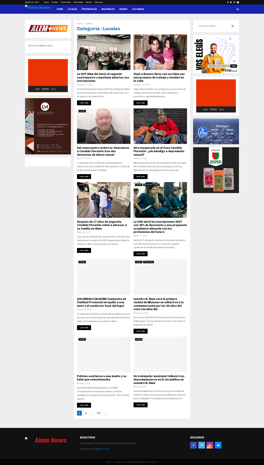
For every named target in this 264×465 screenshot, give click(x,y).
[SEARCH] (232, 26)
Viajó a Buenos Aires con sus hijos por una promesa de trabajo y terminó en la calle (159, 77)
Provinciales (66, 2)
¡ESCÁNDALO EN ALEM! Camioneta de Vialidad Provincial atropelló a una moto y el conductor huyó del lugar (101, 302)
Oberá (157, 185)
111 (99, 413)
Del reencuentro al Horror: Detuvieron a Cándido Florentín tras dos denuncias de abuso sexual (103, 151)
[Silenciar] (59, 88)
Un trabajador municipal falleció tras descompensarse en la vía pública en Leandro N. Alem (159, 380)
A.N (156, 462)
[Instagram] (210, 445)
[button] (48, 75)
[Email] (218, 445)
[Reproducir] (32, 88)
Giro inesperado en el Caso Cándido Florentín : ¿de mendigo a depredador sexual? (159, 151)
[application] (48, 75)
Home (46, 2)
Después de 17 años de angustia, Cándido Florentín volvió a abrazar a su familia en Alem (102, 225)
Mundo (89, 2)
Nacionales (78, 2)
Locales (54, 2)
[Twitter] (201, 445)
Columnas (98, 2)
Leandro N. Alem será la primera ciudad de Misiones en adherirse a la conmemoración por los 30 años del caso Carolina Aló (159, 304)
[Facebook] (193, 445)
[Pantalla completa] (63, 88)
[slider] (45, 89)
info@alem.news (101, 449)
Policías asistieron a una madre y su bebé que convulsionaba (102, 378)
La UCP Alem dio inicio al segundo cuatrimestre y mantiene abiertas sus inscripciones (103, 77)
